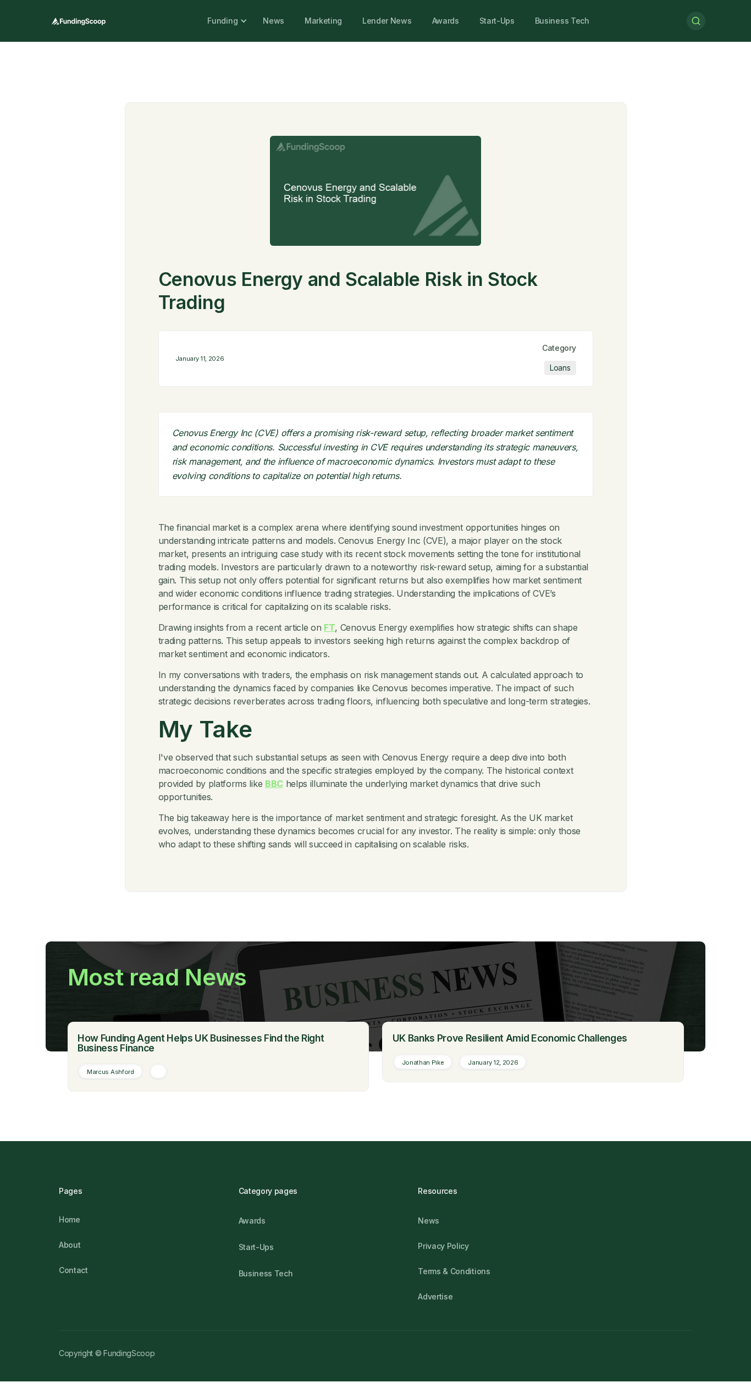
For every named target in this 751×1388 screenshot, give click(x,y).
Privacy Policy (443, 1246)
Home (69, 1219)
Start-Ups (497, 20)
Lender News (386, 20)
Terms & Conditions (454, 1271)
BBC (274, 783)
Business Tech (562, 20)
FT (329, 627)
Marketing (323, 20)
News (273, 20)
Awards (445, 20)
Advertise (435, 1296)
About (69, 1244)
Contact (73, 1270)
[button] (222, 21)
